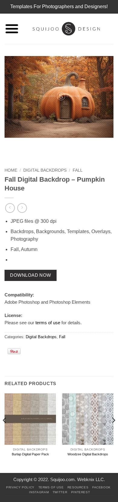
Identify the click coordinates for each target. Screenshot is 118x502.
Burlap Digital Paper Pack (30, 454)
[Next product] (10, 208)
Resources (78, 487)
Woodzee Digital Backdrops (87, 454)
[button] (12, 29)
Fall (78, 170)
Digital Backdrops (45, 170)
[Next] (113, 433)
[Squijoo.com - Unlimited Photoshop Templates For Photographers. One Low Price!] (66, 28)
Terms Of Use (51, 487)
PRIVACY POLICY (20, 487)
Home (11, 170)
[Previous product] (22, 208)
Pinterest (80, 492)
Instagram (39, 492)
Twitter (60, 492)
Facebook (101, 487)
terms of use (47, 322)
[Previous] (4, 433)
